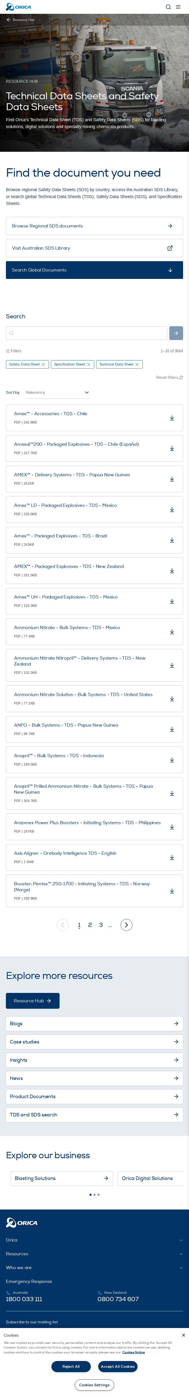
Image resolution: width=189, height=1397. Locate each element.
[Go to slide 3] (98, 1195)
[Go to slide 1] (91, 1195)
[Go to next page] (126, 925)
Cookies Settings (94, 1385)
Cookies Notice (133, 1352)
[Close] (183, 1335)
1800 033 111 (24, 1299)
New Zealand (115, 1293)
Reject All (71, 1366)
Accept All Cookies (118, 1366)
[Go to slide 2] (94, 1195)
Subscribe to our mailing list (32, 1322)
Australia (20, 1293)
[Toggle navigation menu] (178, 7)
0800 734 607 (117, 1299)
